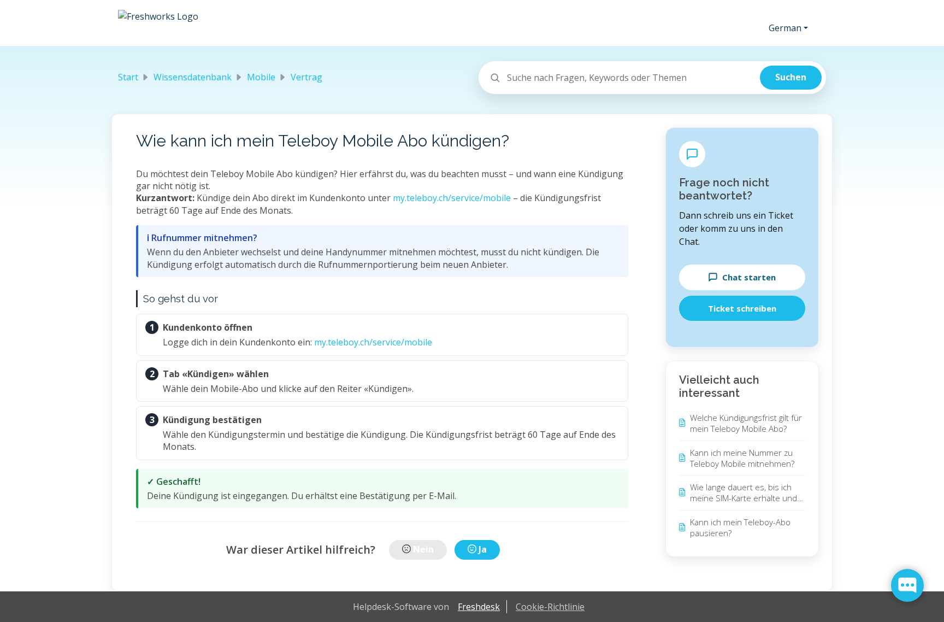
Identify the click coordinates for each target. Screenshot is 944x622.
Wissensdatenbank (193, 77)
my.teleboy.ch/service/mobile (452, 198)
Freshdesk (479, 607)
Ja (483, 549)
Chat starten (749, 277)
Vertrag (306, 77)
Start (128, 77)
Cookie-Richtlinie (550, 607)
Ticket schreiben (742, 308)
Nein (423, 549)
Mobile (261, 77)
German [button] (785, 28)
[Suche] (791, 78)
